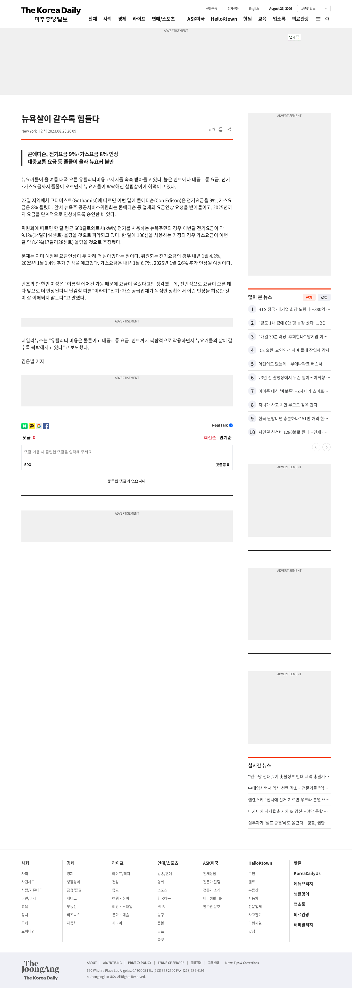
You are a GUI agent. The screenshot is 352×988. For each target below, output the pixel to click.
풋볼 (160, 922)
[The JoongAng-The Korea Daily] (40, 970)
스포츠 (162, 889)
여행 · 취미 (120, 898)
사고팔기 (255, 914)
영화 (160, 881)
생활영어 (301, 894)
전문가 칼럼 (212, 881)
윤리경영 (196, 962)
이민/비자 (28, 898)
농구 (160, 914)
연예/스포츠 (163, 18)
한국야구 (164, 898)
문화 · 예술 (120, 914)
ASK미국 (196, 18)
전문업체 (255, 906)
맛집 (251, 931)
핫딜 (247, 18)
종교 (115, 889)
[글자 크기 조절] (212, 129)
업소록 (279, 18)
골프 (160, 931)
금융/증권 (74, 889)
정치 (24, 914)
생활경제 (73, 881)
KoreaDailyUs (307, 873)
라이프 (139, 18)
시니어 (117, 922)
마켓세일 (255, 922)
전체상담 (209, 873)
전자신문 (233, 8)
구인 (251, 873)
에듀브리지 (303, 883)
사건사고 (28, 881)
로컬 (324, 297)
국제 (24, 922)
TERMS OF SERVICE (171, 962)
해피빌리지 (303, 925)
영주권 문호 (212, 906)
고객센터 (213, 962)
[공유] (230, 129)
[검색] (327, 19)
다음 (326, 447)
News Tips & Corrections (242, 962)
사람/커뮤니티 (32, 889)
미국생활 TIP (213, 898)
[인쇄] (221, 129)
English (254, 8)
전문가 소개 (212, 889)
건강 (115, 881)
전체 (92, 18)
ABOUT (92, 962)
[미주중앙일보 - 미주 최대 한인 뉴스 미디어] (51, 14)
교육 (262, 18)
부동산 (72, 906)
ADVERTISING (112, 962)
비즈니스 (73, 914)
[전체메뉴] (318, 19)
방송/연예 (164, 873)
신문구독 (211, 8)
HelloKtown (224, 18)
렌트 (251, 881)
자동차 (72, 922)
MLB (161, 906)
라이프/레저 (121, 873)
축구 (160, 939)
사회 (107, 18)
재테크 (72, 898)
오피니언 (28, 931)
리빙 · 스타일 (122, 906)
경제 (122, 18)
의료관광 (300, 18)
